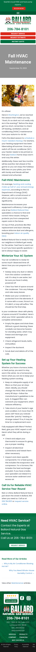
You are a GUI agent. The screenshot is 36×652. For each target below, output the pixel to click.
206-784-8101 (18, 29)
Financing (23, 637)
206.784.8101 (7, 501)
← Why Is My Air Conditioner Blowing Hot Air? (17, 565)
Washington (13, 115)
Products (23, 634)
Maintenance (17, 583)
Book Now (19, 8)
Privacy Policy (16, 645)
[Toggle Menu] (18, 13)
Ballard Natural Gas (20, 210)
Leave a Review (11, 601)
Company (12, 637)
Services (12, 634)
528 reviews (14, 598)
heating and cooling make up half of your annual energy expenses (18, 187)
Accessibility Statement (25, 645)
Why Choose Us (18, 640)
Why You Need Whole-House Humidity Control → (21, 571)
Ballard (13, 155)
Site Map (34, 645)
